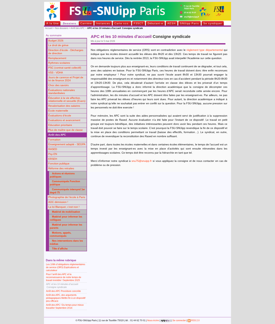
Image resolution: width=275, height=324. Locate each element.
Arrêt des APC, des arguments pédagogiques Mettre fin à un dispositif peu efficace (65, 298)
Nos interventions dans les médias (66, 242)
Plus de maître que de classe (65, 130)
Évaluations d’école (59, 115)
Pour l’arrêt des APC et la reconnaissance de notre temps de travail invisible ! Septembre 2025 (63, 277)
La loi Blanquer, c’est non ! (64, 207)
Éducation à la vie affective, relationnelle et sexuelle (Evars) (66, 100)
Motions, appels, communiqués (60, 234)
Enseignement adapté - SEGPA (66, 144)
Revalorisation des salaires (64, 105)
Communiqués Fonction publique (65, 183)
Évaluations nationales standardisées (61, 92)
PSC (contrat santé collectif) (64, 67)
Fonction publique (58, 163)
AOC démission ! (58, 202)
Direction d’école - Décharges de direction (65, 52)
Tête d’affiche (59, 248)
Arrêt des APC (78, 28)
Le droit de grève (58, 45)
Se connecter (179, 320)
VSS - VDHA (55, 72)
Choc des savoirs (58, 85)
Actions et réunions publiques (62, 175)
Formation (54, 139)
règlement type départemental (205, 50)
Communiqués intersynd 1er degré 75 (67, 191)
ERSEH (52, 159)
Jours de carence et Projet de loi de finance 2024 (65, 79)
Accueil (49, 28)
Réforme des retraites (61, 168)
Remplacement (57, 58)
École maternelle (58, 110)
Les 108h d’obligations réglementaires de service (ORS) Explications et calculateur (65, 267)
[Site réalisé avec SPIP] (165, 320)
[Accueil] (137, 19)
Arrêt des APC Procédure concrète (63, 291)
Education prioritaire (60, 125)
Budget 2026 (55, 40)
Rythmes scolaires (59, 62)
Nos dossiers (61, 28)
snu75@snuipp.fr (142, 161)
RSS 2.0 (195, 320)
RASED (52, 149)
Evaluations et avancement (64, 120)
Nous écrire (153, 320)
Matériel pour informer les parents (66, 226)
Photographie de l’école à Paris (66, 197)
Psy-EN (52, 154)
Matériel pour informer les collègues (66, 218)
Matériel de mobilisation (65, 211)
